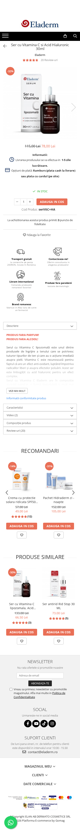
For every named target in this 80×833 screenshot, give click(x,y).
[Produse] (6, 37)
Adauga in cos (52, 202)
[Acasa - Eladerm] (40, 24)
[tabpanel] (40, 103)
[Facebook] (28, 723)
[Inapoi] (3, 46)
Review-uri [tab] (16, 430)
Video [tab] (12, 415)
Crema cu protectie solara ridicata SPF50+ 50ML (21, 500)
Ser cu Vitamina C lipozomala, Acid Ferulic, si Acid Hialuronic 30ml (21, 606)
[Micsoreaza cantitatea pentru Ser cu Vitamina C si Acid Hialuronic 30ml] (17, 201)
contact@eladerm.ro (42, 752)
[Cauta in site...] (75, 36)
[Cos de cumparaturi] (65, 36)
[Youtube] (36, 723)
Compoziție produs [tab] (19, 423)
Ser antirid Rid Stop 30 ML (58, 606)
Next (73, 107)
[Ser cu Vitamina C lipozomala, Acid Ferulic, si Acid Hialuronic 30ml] (21, 583)
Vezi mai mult (17, 390)
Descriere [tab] (12, 326)
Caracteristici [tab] (15, 407)
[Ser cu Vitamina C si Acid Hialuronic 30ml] (40, 103)
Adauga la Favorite (38, 235)
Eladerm (40, 55)
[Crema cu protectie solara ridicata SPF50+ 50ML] (21, 477)
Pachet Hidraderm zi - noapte (58, 500)
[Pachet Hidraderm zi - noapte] (58, 477)
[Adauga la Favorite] (22, 535)
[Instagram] (52, 723)
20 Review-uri (49, 60)
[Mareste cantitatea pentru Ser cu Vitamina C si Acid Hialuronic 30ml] (30, 201)
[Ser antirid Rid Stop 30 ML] (58, 583)
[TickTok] (44, 723)
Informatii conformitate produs (26, 398)
